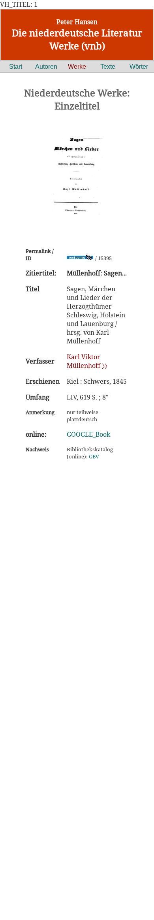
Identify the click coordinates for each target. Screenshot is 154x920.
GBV (94, 456)
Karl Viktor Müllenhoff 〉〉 (87, 361)
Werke (77, 66)
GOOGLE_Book (88, 434)
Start (15, 66)
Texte (107, 66)
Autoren (46, 66)
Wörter (139, 66)
